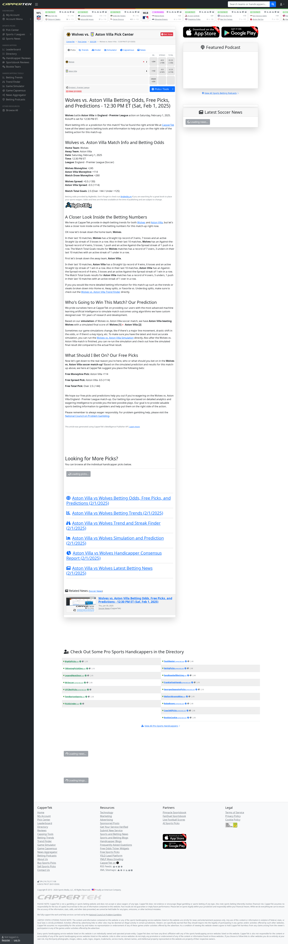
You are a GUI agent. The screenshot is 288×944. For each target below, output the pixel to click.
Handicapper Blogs (111, 861)
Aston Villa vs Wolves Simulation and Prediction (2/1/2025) (115, 560)
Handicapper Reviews (18, 58)
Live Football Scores (174, 840)
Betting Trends (14, 77)
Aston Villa (157, 222)
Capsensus (128, 50)
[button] (282, 4)
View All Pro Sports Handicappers (161, 746)
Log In (17, 940)
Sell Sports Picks (46, 886)
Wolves (141, 222)
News (143, 50)
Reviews (41, 850)
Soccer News (95, 611)
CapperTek (70, 41)
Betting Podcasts (15, 99)
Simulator (112, 50)
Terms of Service (234, 832)
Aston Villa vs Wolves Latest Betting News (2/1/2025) (109, 590)
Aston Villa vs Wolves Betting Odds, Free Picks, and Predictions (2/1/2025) (118, 520)
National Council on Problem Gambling (87, 416)
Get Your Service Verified (114, 847)
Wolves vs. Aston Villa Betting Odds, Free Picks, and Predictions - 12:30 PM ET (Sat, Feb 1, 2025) (135, 620)
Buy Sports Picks (46, 883)
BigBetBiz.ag (126, 196)
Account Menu (14, 19)
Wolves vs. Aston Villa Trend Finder (100, 292)
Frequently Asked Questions (116, 865)
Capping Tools (45, 854)
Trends (85, 50)
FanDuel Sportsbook (174, 836)
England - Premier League (79, 87)
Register (6, 940)
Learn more (134, 426)
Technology (106, 832)
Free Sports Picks (110, 872)
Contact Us (43, 890)
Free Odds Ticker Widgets (114, 868)
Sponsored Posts (109, 843)
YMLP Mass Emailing (111, 879)
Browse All (12, 110)
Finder (97, 50)
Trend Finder (13, 81)
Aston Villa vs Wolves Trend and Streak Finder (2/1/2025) (113, 545)
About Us (42, 879)
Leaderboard (13, 49)
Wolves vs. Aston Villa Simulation (115, 337)
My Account (13, 15)
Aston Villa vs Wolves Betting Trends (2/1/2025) (117, 533)
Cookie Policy (232, 840)
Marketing (106, 836)
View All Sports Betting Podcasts (220, 93)
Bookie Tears (13, 66)
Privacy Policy (233, 836)
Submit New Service (111, 850)
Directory (11, 53)
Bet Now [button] (168, 34)
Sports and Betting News (114, 854)
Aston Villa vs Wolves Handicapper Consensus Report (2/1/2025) (114, 575)
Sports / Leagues (15, 34)
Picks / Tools (162, 89)
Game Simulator (15, 86)
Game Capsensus (16, 90)
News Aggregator (16, 95)
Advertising (106, 840)
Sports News (13, 38)
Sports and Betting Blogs (114, 858)
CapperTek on (108, 883)
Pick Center (12, 30)
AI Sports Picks (171, 843)
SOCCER (93, 41)
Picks (73, 50)
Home (40, 832)
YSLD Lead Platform (111, 875)
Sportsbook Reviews (17, 62)
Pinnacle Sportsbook (174, 832)
